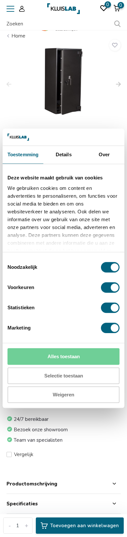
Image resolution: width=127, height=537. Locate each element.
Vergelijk (23, 454)
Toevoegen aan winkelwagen (84, 525)
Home (18, 36)
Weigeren (63, 395)
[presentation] (9, 85)
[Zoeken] (117, 24)
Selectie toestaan (63, 375)
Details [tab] (64, 155)
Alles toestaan (64, 357)
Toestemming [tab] (22, 155)
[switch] (110, 288)
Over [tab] (104, 155)
